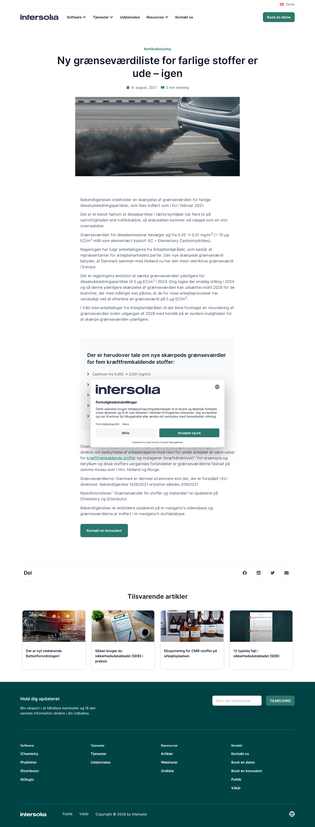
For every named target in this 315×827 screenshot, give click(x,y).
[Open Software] (84, 17)
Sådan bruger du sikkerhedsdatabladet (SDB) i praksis (119, 656)
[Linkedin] (292, 814)
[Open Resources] (166, 17)
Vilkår (84, 814)
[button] (244, 573)
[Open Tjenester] (111, 17)
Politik (68, 814)
